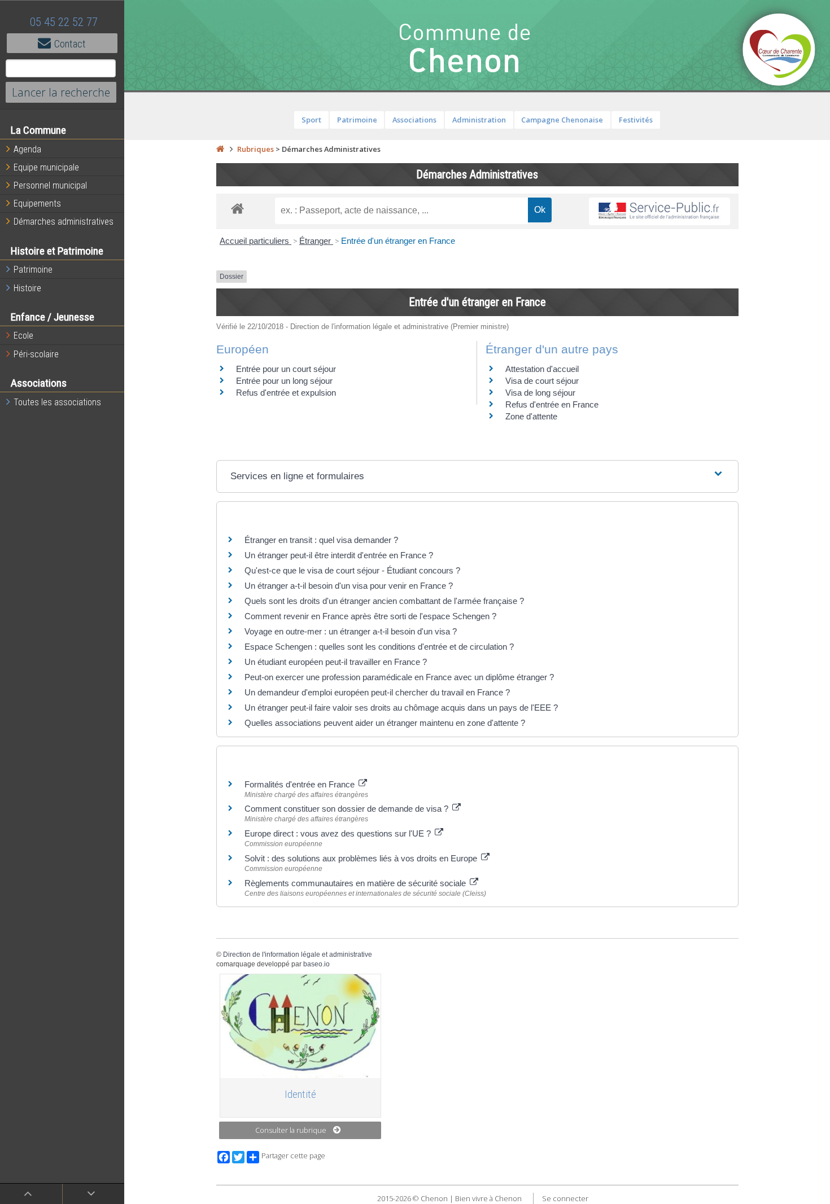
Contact (70, 43)
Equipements (37, 203)
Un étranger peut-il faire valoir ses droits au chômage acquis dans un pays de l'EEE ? (401, 707)
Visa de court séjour (542, 381)
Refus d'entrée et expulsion (286, 392)
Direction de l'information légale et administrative (297, 954)
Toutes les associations (57, 402)
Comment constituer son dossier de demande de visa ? (347, 808)
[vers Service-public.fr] (659, 211)
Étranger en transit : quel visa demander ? (321, 540)
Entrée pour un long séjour (284, 381)
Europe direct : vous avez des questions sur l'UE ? (338, 833)
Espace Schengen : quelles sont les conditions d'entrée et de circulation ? (379, 646)
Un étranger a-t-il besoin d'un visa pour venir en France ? (348, 585)
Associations (414, 120)
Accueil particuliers (255, 241)
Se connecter (565, 1198)
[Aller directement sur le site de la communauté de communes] (779, 51)
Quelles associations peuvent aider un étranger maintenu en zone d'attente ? (384, 723)
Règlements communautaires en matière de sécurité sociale (356, 883)
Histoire (27, 288)
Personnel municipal (50, 185)
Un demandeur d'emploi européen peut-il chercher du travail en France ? (377, 692)
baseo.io (316, 964)
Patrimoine (33, 269)
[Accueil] (220, 149)
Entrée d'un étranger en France (398, 241)
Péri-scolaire (36, 354)
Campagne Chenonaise (562, 120)
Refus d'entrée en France (552, 404)
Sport (311, 120)
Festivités (636, 120)
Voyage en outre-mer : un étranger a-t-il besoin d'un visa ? (350, 631)
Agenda (27, 149)
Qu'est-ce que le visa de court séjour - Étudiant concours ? (352, 570)
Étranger (316, 241)
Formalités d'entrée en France (300, 784)
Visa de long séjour (540, 392)
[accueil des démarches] (237, 208)
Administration (479, 120)
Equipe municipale (46, 167)
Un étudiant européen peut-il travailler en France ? (335, 662)
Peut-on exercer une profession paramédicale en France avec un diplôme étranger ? (399, 677)
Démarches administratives (63, 221)
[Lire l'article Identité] (300, 1026)
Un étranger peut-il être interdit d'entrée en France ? (338, 555)
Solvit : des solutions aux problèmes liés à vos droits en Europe (361, 858)
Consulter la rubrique (290, 1130)
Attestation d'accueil (542, 369)
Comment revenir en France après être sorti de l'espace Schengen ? (370, 616)
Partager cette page (293, 1156)
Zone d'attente (531, 416)
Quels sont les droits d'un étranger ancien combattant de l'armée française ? (384, 601)
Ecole (23, 335)
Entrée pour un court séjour (286, 369)
